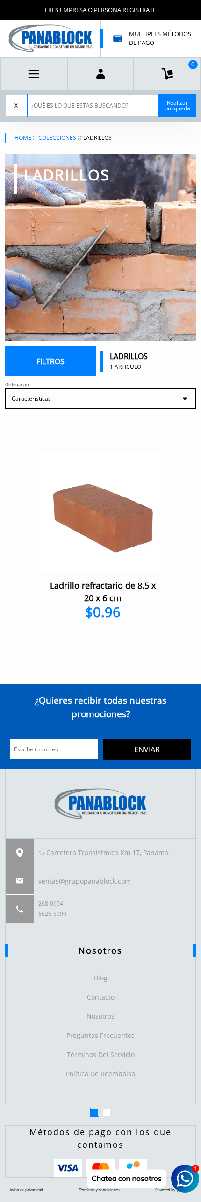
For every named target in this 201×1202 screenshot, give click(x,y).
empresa (73, 10)
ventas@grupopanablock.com (84, 881)
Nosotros (100, 1016)
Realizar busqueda (177, 105)
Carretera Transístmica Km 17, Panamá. (108, 852)
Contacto (101, 997)
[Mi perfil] (100, 74)
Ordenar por (17, 384)
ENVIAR (147, 749)
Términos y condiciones (99, 1189)
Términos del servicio (101, 1054)
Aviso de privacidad (26, 1189)
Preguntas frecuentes (100, 1035)
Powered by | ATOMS (173, 1189)
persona (107, 10)
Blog (101, 977)
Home (22, 138)
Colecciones (57, 138)
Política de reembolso (100, 1073)
